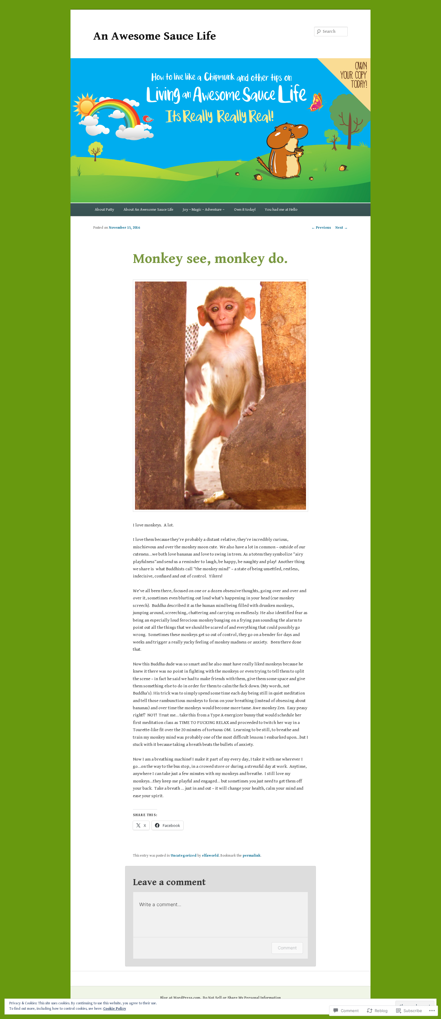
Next (341, 228)
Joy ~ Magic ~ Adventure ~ (203, 209)
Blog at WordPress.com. (180, 998)
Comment (287, 947)
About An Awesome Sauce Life (148, 209)
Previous (321, 228)
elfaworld (210, 856)
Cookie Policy (114, 1009)
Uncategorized (183, 856)
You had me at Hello (281, 209)
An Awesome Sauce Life (154, 36)
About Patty (104, 209)
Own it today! (245, 209)
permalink (251, 856)
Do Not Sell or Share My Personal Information (242, 998)
